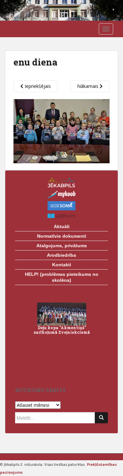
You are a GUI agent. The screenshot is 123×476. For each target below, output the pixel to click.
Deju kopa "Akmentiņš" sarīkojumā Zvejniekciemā (62, 329)
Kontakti (61, 264)
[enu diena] (61, 130)
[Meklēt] (101, 417)
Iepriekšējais (37, 86)
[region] (61, 10)
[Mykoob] (61, 194)
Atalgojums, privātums (61, 245)
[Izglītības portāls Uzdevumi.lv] (61, 216)
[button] (113, 9)
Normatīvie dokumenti (61, 236)
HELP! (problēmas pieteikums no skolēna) (61, 277)
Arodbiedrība (61, 255)
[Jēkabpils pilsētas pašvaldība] (61, 182)
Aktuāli (62, 226)
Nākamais (88, 86)
